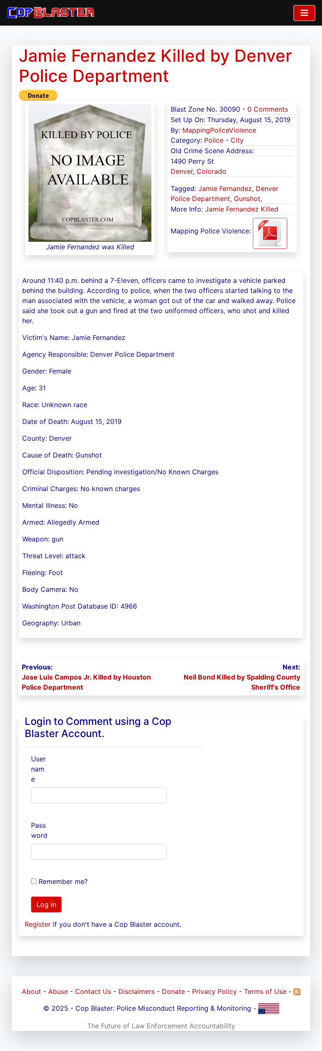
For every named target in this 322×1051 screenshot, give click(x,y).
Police (213, 140)
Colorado (211, 171)
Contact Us (93, 991)
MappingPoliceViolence (219, 130)
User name (38, 769)
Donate (173, 991)
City (237, 140)
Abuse (58, 991)
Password (39, 830)
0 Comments (267, 109)
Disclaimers (136, 991)
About (31, 991)
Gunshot (247, 198)
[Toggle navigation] (304, 13)
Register (38, 924)
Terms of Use (265, 991)
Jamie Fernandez (225, 188)
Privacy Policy (214, 991)
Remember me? (63, 881)
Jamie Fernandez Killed (241, 209)
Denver (182, 171)
